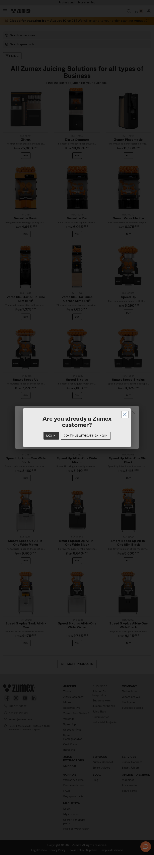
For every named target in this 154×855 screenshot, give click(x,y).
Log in (51, 436)
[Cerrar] (125, 414)
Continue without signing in (86, 436)
